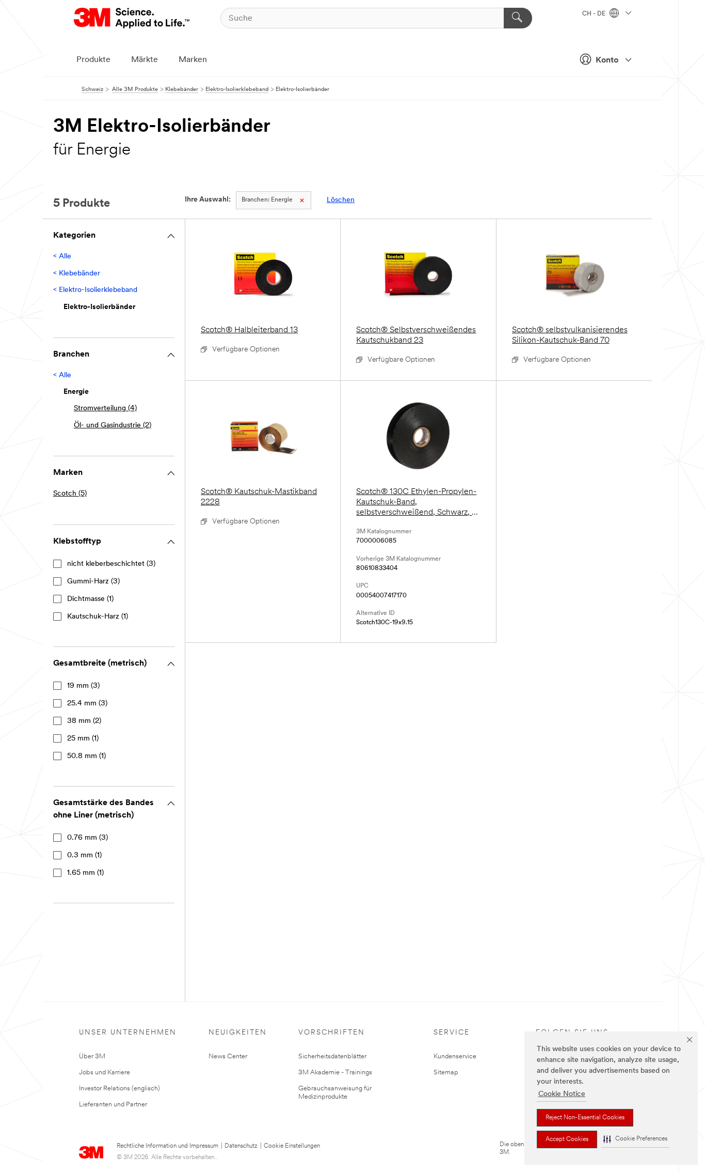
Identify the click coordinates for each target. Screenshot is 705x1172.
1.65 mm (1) (85, 873)
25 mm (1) (83, 739)
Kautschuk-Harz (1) (97, 617)
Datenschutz (241, 1146)
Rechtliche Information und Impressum (167, 1146)
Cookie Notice (561, 1094)
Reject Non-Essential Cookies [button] (585, 1118)
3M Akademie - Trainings (335, 1072)
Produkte (93, 60)
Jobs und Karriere (104, 1072)
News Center (228, 1056)
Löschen (341, 200)
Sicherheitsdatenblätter (332, 1056)
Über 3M (92, 1056)
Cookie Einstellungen (292, 1146)
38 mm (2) (84, 721)
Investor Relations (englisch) (119, 1088)
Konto (607, 60)
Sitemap (446, 1072)
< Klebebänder (76, 273)
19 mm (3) (83, 686)
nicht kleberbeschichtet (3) (111, 564)
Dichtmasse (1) (90, 599)
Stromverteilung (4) (105, 408)
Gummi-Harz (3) (93, 581)
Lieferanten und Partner (113, 1104)
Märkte (144, 60)
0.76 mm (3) (87, 838)
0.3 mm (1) (84, 855)
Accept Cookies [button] (567, 1139)
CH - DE (594, 14)
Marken (193, 60)
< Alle (62, 256)
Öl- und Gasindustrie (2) (112, 425)
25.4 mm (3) (87, 703)
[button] (635, 1139)
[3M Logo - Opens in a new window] (132, 18)
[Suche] (518, 18)
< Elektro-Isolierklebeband (95, 290)
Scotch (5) (70, 494)
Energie (267, 200)
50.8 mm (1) (86, 756)
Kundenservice (455, 1056)
